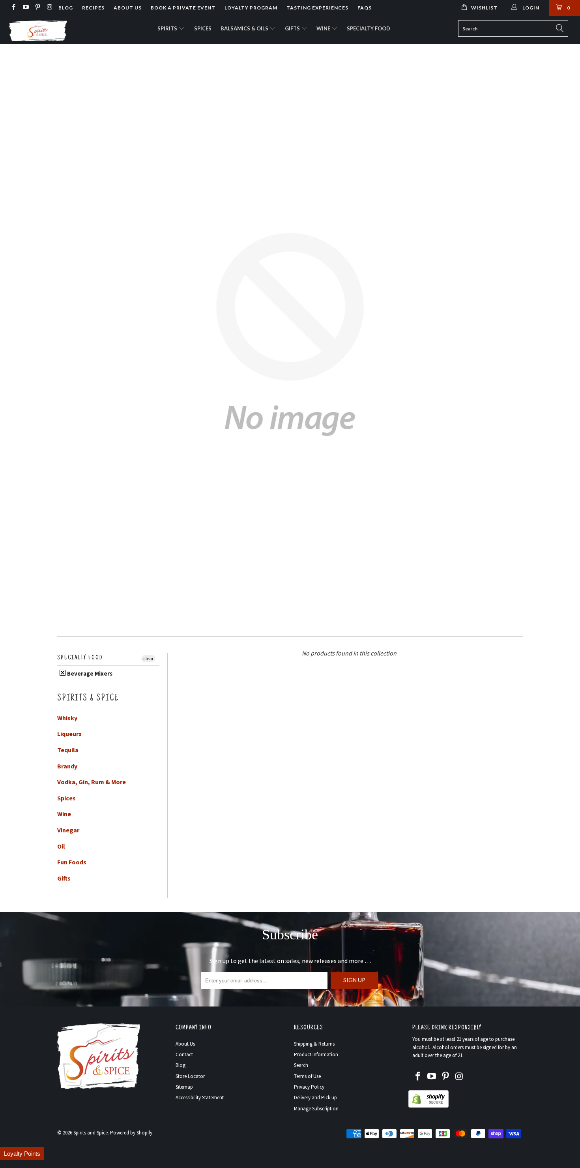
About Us (128, 8)
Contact (184, 1054)
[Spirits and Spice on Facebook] (13, 8)
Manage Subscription (316, 1108)
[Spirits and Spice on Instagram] (49, 8)
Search (301, 1065)
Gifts (293, 28)
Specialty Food (368, 28)
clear (148, 658)
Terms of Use (307, 1076)
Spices (202, 28)
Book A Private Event (183, 8)
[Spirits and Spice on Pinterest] (37, 8)
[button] (22, 1153)
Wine (323, 28)
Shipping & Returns (314, 1043)
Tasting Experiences (317, 8)
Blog (65, 8)
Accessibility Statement (200, 1097)
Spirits (167, 28)
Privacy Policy (309, 1086)
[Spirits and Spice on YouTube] (25, 8)
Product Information (316, 1054)
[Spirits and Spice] (50, 30)
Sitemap (184, 1086)
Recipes (93, 8)
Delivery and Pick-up (315, 1097)
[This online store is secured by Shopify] (428, 1105)
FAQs (364, 8)
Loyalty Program (251, 8)
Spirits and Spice (90, 1132)
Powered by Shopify (131, 1132)
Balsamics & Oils (245, 28)
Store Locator (190, 1076)
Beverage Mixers (89, 673)
